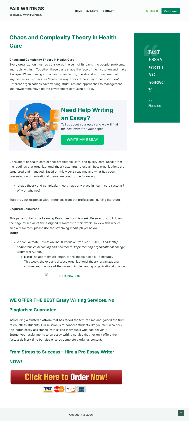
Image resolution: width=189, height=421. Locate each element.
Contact (108, 11)
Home (78, 11)
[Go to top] (181, 413)
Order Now (170, 11)
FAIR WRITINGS (26, 8)
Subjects (92, 11)
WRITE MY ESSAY (82, 139)
